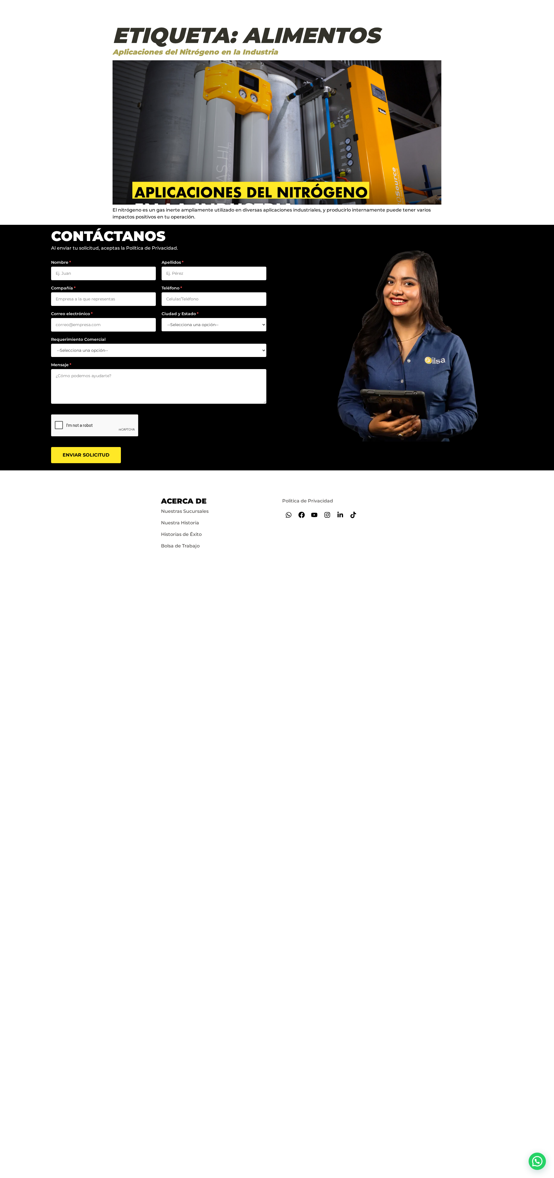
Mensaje (60, 365)
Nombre (59, 262)
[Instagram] (327, 514)
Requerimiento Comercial (78, 339)
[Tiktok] (353, 514)
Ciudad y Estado (179, 314)
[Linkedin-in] (340, 514)
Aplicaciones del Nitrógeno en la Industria (195, 52)
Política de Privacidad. (152, 248)
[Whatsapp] (288, 514)
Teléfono (170, 288)
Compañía (62, 288)
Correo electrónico (70, 314)
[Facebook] (301, 514)
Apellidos (171, 262)
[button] (537, 1161)
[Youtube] (314, 514)
